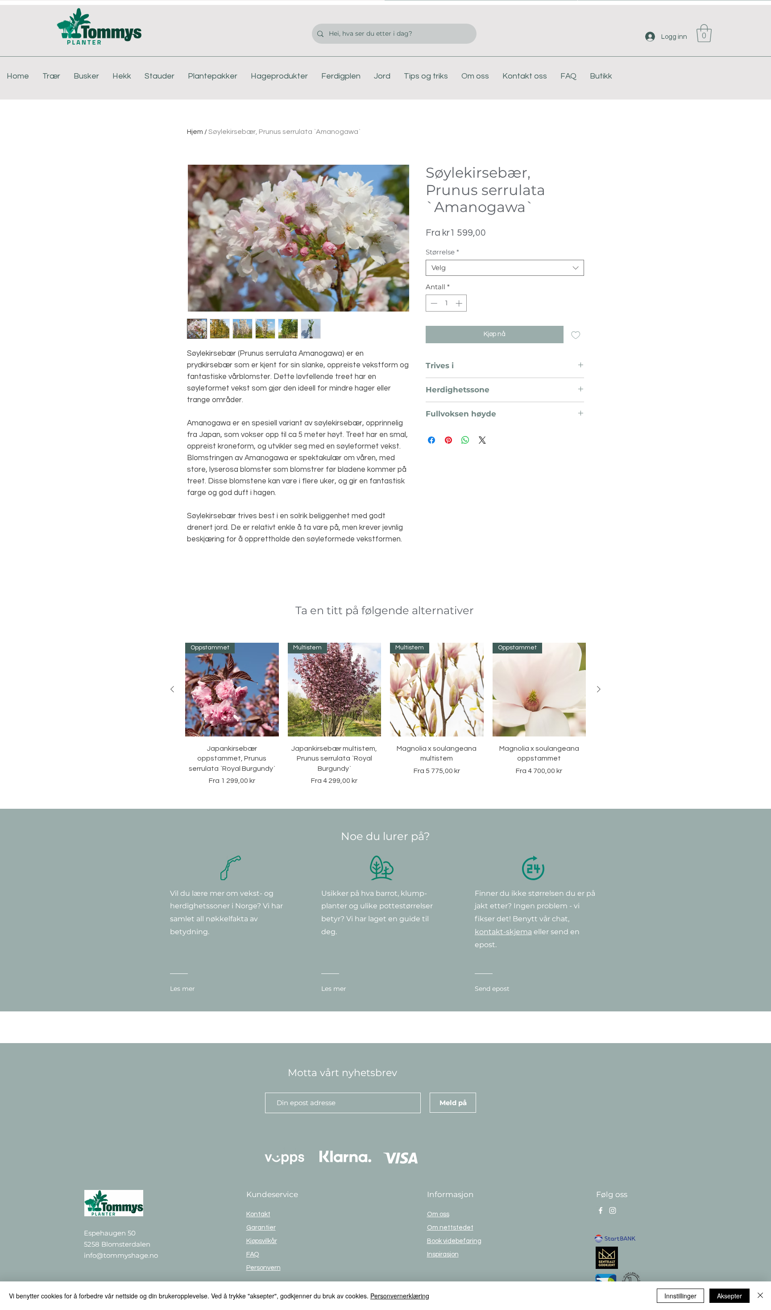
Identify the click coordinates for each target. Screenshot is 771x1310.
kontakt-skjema (503, 931)
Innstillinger (680, 1295)
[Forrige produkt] (172, 689)
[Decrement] (433, 303)
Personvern (263, 1267)
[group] (385, 714)
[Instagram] (612, 1210)
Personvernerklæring (399, 1295)
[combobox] (505, 268)
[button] (704, 33)
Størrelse (442, 252)
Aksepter (729, 1295)
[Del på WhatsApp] (465, 440)
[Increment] (460, 303)
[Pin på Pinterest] (448, 440)
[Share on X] (482, 440)
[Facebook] (600, 1210)
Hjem (195, 131)
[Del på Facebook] (431, 440)
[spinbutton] (446, 303)
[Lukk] (760, 1296)
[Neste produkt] (598, 689)
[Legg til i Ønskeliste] (575, 334)
